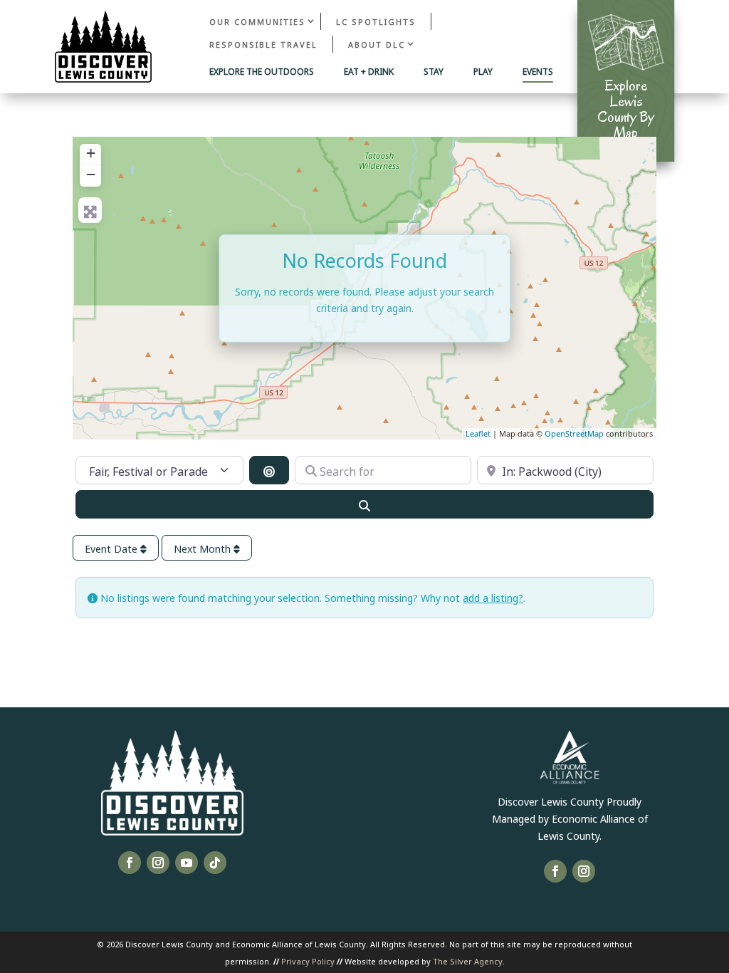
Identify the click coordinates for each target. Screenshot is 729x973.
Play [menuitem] (483, 72)
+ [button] (90, 153)
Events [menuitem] (538, 72)
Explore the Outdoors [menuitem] (261, 72)
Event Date (112, 548)
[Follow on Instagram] (158, 862)
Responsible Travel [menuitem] (263, 44)
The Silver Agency (468, 960)
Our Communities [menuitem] (257, 21)
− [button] (90, 174)
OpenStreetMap (574, 433)
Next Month (204, 548)
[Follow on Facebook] (129, 862)
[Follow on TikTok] (215, 862)
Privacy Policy (308, 960)
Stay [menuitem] (434, 72)
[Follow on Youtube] (186, 862)
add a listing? (493, 597)
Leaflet (478, 433)
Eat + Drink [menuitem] (369, 72)
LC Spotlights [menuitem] (376, 21)
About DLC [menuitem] (376, 44)
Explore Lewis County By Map (625, 109)
